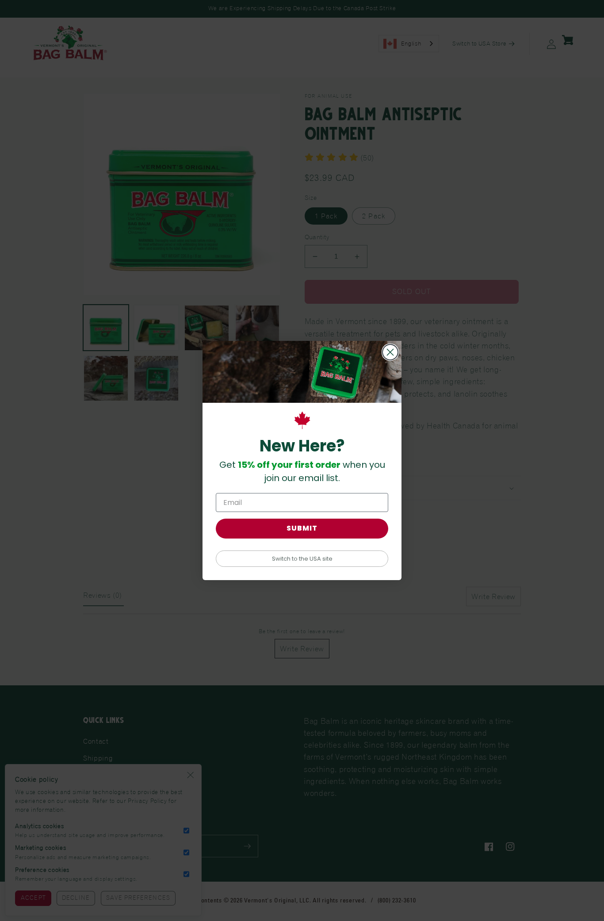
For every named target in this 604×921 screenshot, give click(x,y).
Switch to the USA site (302, 558)
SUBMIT (302, 528)
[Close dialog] (390, 352)
